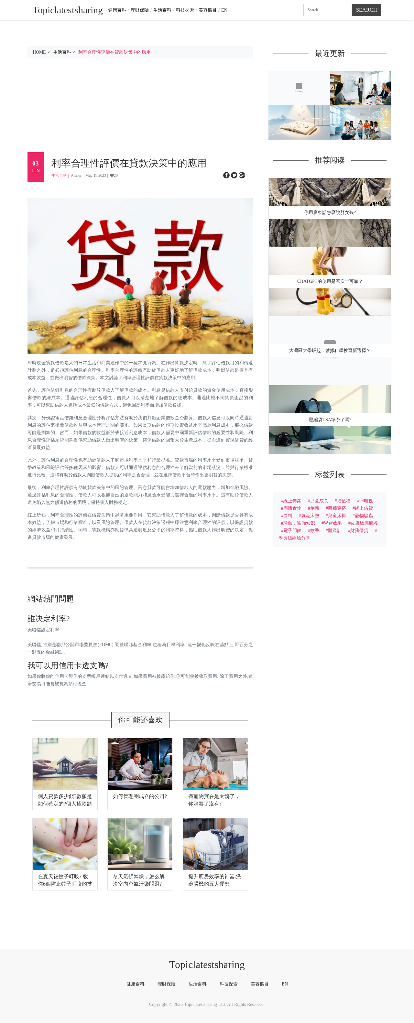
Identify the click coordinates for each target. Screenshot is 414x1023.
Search (366, 10)
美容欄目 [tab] (260, 983)
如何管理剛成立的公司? (140, 796)
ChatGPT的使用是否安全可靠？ (330, 281)
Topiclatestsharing (207, 964)
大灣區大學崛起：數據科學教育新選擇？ (330, 350)
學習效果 (333, 523)
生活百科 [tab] (198, 983)
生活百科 (162, 10)
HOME (39, 52)
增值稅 (344, 500)
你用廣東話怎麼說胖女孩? (330, 212)
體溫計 (335, 530)
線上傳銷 (292, 500)
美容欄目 (208, 10)
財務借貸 (359, 530)
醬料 (287, 515)
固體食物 (292, 508)
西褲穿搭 (337, 508)
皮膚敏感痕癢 (364, 523)
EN (224, 10)
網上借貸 (364, 508)
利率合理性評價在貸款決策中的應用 (114, 52)
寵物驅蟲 (364, 515)
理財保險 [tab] (167, 983)
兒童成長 (319, 500)
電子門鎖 (292, 530)
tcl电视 (366, 500)
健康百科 (117, 10)
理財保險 (140, 10)
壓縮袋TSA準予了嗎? (330, 419)
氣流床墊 (310, 515)
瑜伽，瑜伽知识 (299, 523)
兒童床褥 (337, 515)
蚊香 (314, 530)
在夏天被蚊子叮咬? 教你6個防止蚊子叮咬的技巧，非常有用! (65, 884)
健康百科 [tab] (135, 983)
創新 (314, 508)
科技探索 (185, 10)
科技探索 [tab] (229, 983)
